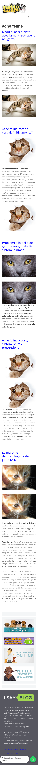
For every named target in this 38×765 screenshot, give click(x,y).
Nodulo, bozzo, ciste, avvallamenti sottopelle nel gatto (18, 35)
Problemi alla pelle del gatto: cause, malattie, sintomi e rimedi (18, 246)
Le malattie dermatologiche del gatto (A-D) (15, 456)
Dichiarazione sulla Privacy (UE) (16, 750)
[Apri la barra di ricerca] (28, 17)
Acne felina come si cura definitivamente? (17, 130)
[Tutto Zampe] (13, 8)
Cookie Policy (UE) (11, 753)
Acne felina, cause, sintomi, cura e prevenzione (15, 344)
